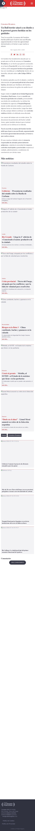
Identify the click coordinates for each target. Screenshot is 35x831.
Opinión (4, 278)
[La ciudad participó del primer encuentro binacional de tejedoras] (17, 540)
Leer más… (5, 202)
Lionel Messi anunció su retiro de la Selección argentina (16, 393)
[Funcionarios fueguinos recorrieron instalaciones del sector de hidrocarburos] (17, 510)
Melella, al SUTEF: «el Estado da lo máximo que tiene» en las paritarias (17, 347)
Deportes (4, 416)
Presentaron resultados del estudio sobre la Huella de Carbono (15, 164)
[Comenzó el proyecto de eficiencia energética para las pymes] (17, 454)
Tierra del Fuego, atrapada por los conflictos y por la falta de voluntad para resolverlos (16, 255)
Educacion (4, 370)
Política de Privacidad (8, 824)
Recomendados (5, 324)
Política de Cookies (8, 820)
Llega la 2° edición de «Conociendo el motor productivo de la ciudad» (16, 210)
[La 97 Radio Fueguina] (18, 3)
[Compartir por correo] (23, 54)
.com (9, 816)
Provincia (4, 188)
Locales (3, 234)
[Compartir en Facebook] (11, 54)
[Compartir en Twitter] (14, 54)
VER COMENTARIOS (17, 562)
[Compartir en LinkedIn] (17, 54)
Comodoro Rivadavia (14, 435)
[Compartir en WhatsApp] (20, 54)
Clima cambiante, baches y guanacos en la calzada (15, 301)
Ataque (4, 435)
